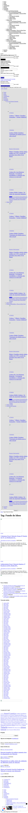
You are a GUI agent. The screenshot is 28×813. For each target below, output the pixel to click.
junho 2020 (6, 692)
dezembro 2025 (6, 613)
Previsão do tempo (19, 722)
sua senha (16, 57)
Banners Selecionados (14, 149)
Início (2, 512)
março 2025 (6, 625)
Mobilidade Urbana (15, 719)
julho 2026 (5, 604)
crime (9, 716)
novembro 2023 (7, 644)
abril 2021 (5, 679)
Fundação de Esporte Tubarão (16, 718)
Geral (4, 3)
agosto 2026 (6, 603)
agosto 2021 (6, 674)
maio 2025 (5, 622)
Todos (10, 197)
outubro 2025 (6, 616)
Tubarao (24, 725)
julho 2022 (5, 660)
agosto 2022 (6, 659)
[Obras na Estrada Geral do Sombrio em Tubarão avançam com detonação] (5, 766)
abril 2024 (5, 638)
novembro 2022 (7, 655)
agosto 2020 (6, 690)
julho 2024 (5, 634)
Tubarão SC (11, 727)
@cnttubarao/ (15, 738)
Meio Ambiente (4, 756)
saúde (12, 723)
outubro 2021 (6, 672)
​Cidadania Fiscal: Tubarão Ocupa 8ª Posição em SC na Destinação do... (14, 536)
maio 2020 (5, 694)
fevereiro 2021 (6, 682)
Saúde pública (17, 723)
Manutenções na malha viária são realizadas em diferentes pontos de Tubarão (14, 589)
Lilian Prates (12, 17)
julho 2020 (5, 691)
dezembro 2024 (6, 627)
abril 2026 (5, 608)
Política (5, 4)
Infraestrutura (4, 719)
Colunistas (5, 9)
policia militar (10, 720)
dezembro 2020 (6, 685)
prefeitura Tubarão (8, 722)
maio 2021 (5, 678)
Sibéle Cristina (12, 18)
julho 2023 (5, 647)
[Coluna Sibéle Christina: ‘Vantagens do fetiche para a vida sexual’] (15, 128)
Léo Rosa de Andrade (14, 16)
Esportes (5, 50)
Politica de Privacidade (6, 62)
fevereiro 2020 (6, 698)
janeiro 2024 (6, 642)
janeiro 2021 (6, 683)
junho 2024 (6, 635)
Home (4, 1)
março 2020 (6, 696)
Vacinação (11, 729)
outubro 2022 (6, 656)
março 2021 (6, 681)
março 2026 (6, 609)
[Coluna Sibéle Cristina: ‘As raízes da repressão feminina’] (15, 188)
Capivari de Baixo (19, 715)
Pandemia (3, 720)
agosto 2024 (6, 633)
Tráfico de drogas (19, 725)
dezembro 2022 (6, 653)
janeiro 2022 (6, 668)
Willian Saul (9, 20)
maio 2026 (5, 607)
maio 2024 (5, 636)
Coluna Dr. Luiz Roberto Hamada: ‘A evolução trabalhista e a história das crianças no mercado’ (17, 174)
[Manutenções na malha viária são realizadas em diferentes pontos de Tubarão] (5, 758)
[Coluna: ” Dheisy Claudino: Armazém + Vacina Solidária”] (15, 111)
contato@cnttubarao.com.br (11, 744)
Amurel (6, 713)
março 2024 (6, 639)
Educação (17, 716)
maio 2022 (5, 662)
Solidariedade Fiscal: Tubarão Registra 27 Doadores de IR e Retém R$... (13, 564)
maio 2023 (5, 648)
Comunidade (6, 5)
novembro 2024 (7, 629)
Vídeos (5, 51)
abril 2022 (5, 664)
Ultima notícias (17, 727)
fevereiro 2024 (6, 640)
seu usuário (16, 56)
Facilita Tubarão (8, 718)
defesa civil (12, 716)
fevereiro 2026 (6, 610)
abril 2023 (5, 649)
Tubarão (4, 727)
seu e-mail (16, 66)
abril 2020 (5, 695)
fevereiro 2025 (6, 626)
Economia (5, 8)
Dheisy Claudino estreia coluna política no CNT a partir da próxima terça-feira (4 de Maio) (18, 154)
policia (6, 720)
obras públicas (21, 719)
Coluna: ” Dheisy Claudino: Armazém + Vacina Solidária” (18, 116)
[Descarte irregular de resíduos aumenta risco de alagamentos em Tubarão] (7, 749)
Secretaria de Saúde (24, 723)
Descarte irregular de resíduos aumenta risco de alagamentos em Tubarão (14, 586)
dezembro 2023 (6, 643)
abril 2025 (5, 623)
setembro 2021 (6, 673)
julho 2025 (5, 620)
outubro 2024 (6, 630)
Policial (5, 7)
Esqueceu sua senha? (5, 60)
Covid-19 (5, 716)
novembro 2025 (7, 614)
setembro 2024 (6, 631)
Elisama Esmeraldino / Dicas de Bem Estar (16, 30)
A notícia (18, 713)
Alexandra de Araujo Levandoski (8, 540)
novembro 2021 (7, 670)
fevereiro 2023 (6, 652)
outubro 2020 (6, 687)
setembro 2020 (6, 689)
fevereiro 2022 (6, 666)
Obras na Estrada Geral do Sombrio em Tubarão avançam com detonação (14, 591)
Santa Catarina (7, 723)
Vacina (8, 729)
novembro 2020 (7, 686)
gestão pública (24, 718)
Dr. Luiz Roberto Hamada (12, 10)
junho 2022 (6, 661)
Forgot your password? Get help (8, 79)
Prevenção (13, 722)
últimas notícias (16, 729)
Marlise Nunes (9, 719)
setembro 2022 (6, 657)
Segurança (3, 725)
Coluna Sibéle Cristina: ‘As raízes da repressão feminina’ (17, 193)
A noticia (12, 713)
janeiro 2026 (6, 612)
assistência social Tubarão (9, 715)
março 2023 (6, 651)
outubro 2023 (6, 646)
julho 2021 (5, 676)
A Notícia (11, 112)
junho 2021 (6, 677)
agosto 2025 (6, 618)
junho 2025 (6, 621)
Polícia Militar (16, 720)
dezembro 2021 (6, 669)
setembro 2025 (6, 617)
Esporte (21, 716)
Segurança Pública (11, 725)
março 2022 (6, 665)
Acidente (2, 713)
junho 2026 (6, 605)
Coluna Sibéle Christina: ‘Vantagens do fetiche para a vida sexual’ (17, 134)
